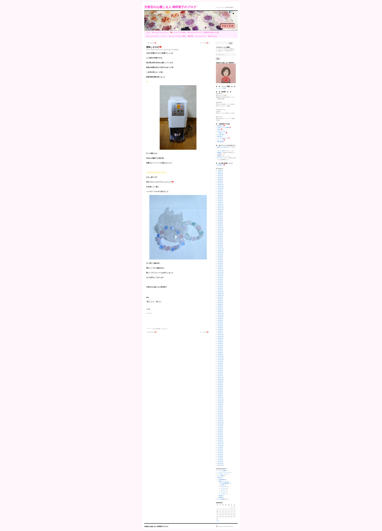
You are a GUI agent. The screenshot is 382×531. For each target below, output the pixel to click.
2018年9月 (220, 340)
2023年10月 (220, 231)
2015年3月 (220, 415)
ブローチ (223, 492)
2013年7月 (220, 451)
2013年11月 (220, 443)
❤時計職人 (191, 36)
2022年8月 (220, 256)
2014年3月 (220, 436)
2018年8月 (220, 342)
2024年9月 (220, 211)
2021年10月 (220, 274)
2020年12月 (220, 292)
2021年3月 (220, 286)
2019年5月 (220, 326)
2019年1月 (220, 333)
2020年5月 (220, 304)
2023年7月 (220, 236)
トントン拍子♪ (221, 150)
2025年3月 (220, 200)
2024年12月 (220, 206)
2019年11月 (220, 315)
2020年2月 (220, 309)
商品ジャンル (222, 481)
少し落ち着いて (221, 134)
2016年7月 (220, 386)
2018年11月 (220, 336)
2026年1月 (220, 183)
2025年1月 (220, 204)
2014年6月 (220, 431)
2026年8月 (220, 170)
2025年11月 (220, 186)
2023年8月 (220, 234)
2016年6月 (220, 388)
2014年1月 (220, 440)
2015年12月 (220, 399)
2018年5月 (220, 347)
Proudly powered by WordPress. (225, 526)
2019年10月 (220, 317)
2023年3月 (220, 243)
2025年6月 (220, 195)
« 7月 (217, 521)
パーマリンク (163, 328)
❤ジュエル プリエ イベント (160, 32)
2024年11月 (220, 208)
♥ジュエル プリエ (201, 36)
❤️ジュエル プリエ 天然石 (178, 32)
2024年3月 (220, 222)
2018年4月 (220, 349)
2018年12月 (220, 334)
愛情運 (219, 152)
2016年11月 (220, 379)
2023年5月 (220, 240)
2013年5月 (220, 454)
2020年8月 (220, 299)
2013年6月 (220, 452)
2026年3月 (220, 179)
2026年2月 (220, 181)
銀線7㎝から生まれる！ (223, 147)
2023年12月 (220, 227)
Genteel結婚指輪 (225, 483)
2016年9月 (220, 383)
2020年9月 (220, 297)
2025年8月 (220, 191)
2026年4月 (220, 177)
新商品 (221, 497)
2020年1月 (220, 311)
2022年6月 (220, 259)
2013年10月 (220, 445)
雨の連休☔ (220, 141)
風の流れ (219, 136)
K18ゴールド (224, 486)
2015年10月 (220, 402)
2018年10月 (220, 338)
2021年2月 (220, 288)
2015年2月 (220, 417)
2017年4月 (220, 370)
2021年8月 (220, 277)
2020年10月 (220, 295)
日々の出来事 (156, 328)
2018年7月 (220, 343)
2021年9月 (220, 275)
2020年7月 (220, 300)
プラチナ (223, 490)
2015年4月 (220, 413)
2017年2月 (220, 374)
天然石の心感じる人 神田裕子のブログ (170, 7)
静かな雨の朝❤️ (151, 43)
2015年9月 (220, 404)
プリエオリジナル (222, 474)
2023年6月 (220, 238)
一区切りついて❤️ (222, 133)
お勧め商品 (222, 479)
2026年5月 (220, 175)
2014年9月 (220, 426)
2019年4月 (220, 327)
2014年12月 (220, 420)
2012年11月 (220, 465)
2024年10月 (220, 209)
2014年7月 (220, 429)
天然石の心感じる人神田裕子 (171, 49)
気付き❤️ (220, 129)
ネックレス (224, 488)
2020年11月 (220, 293)
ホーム (148, 32)
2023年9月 (220, 233)
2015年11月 (220, 401)
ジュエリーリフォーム (223, 472)
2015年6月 (220, 409)
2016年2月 (220, 395)
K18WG (223, 485)
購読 (218, 58)
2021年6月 (220, 281)
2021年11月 (220, 272)
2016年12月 (220, 377)
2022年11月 (220, 250)
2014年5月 (220, 433)
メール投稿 (220, 476)
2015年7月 (220, 408)
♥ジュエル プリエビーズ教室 (177, 36)
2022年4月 (220, 263)
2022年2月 (220, 267)
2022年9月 (220, 254)
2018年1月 (220, 354)
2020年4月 (220, 306)
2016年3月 (220, 393)
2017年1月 (220, 376)
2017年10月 (220, 359)
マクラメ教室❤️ (205, 43)
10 (217, 512)
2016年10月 (220, 381)
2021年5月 (220, 283)
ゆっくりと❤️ (221, 140)
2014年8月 (220, 427)
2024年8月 (220, 213)
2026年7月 (220, 172)
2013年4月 (220, 456)
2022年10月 (220, 252)
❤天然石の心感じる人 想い (211, 32)
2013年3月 (220, 458)
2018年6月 (220, 345)
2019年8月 (220, 320)
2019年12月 (220, 313)
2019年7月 (220, 322)
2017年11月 (220, 358)
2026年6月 (220, 174)
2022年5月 (220, 261)
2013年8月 (220, 449)
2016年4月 (220, 392)
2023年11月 (220, 229)
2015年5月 (220, 411)
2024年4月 (220, 220)
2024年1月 (220, 225)
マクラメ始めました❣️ (223, 138)
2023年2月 (220, 245)
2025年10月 (220, 188)
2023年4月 (220, 242)
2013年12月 (220, 442)
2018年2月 (220, 352)
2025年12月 (220, 184)
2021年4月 (220, 284)
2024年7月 (220, 215)
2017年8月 (220, 363)
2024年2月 (220, 224)
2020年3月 (220, 308)
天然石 (221, 495)
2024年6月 (220, 217)
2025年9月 (220, 190)
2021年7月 (220, 279)
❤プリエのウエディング (195, 32)
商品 (218, 477)
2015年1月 (220, 418)
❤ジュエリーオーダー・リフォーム (156, 36)
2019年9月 (220, 318)
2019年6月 (220, 324)
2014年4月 (220, 435)
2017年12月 (220, 356)
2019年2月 (220, 331)
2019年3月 (220, 329)
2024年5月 (220, 218)
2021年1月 (220, 290)
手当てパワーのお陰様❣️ (224, 127)
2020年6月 (220, 302)
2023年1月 (220, 247)
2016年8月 (220, 384)
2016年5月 (220, 390)
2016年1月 (220, 397)
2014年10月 (220, 424)
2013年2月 (220, 460)
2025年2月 (220, 202)
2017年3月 (220, 372)
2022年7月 (220, 258)
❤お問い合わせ (212, 36)
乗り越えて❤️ (221, 125)
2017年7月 (220, 365)
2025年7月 (220, 193)
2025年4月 (220, 199)
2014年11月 (220, 422)
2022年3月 (220, 265)
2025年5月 (220, 197)
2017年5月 (220, 368)
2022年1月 (220, 268)
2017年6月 (220, 367)
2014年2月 (220, 438)
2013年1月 (220, 461)
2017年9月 (220, 361)
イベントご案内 (221, 88)
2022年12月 (220, 249)
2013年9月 (220, 447)
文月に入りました (222, 131)
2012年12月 (220, 463)
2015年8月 (220, 406)
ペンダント (224, 493)
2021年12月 (220, 270)
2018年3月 (220, 351)
